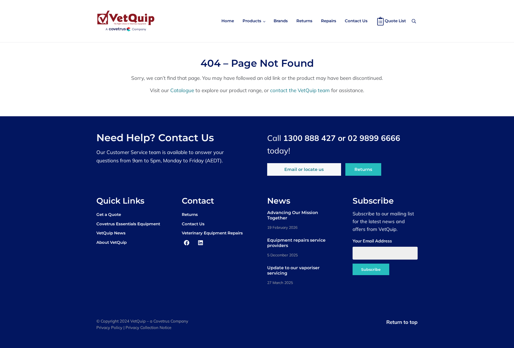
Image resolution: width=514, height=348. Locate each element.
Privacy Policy (109, 327)
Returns (363, 169)
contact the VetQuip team (300, 90)
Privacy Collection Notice (148, 327)
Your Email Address (372, 241)
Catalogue (182, 90)
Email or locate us (304, 169)
